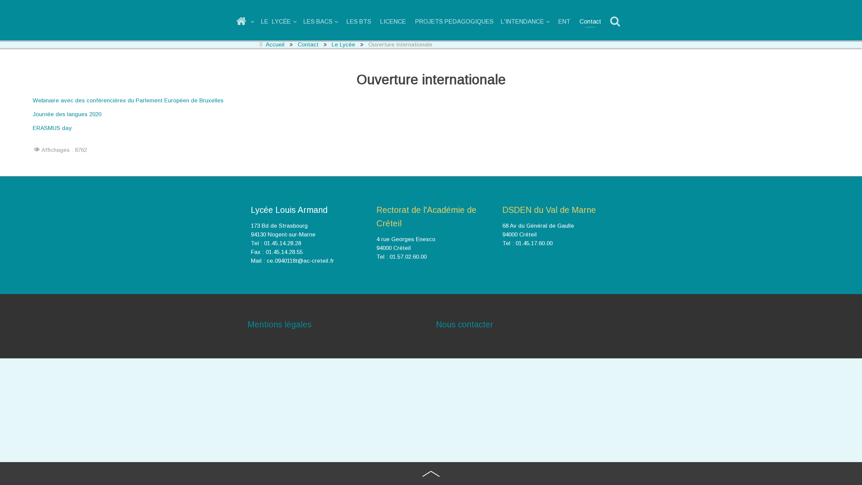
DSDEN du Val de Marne (549, 210)
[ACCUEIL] (245, 21)
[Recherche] (616, 21)
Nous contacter (464, 324)
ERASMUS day (52, 128)
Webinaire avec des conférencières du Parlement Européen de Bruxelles (128, 100)
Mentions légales (279, 324)
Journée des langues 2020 (67, 114)
